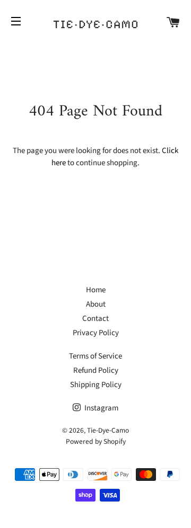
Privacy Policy (96, 332)
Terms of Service (95, 356)
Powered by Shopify (96, 441)
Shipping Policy (95, 384)
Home (96, 290)
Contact (95, 318)
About (96, 304)
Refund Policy (95, 370)
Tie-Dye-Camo (108, 430)
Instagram (100, 408)
